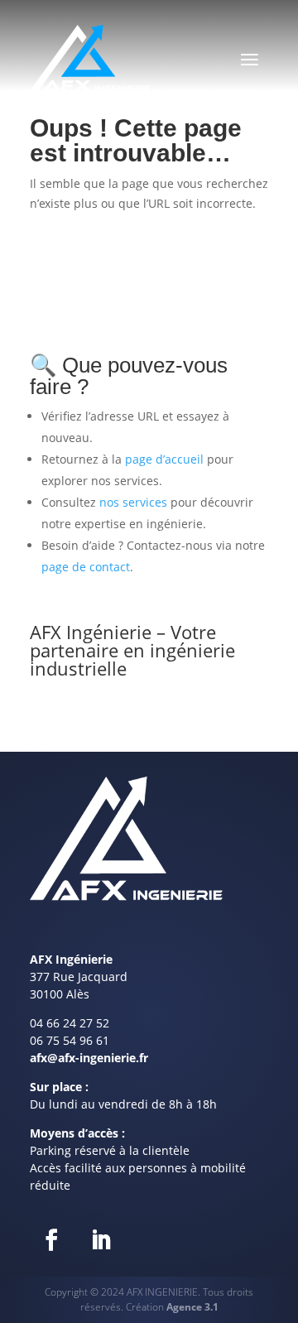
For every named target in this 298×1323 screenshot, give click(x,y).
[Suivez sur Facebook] (51, 1240)
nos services (133, 502)
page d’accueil (164, 459)
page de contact (85, 567)
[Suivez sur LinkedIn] (101, 1240)
